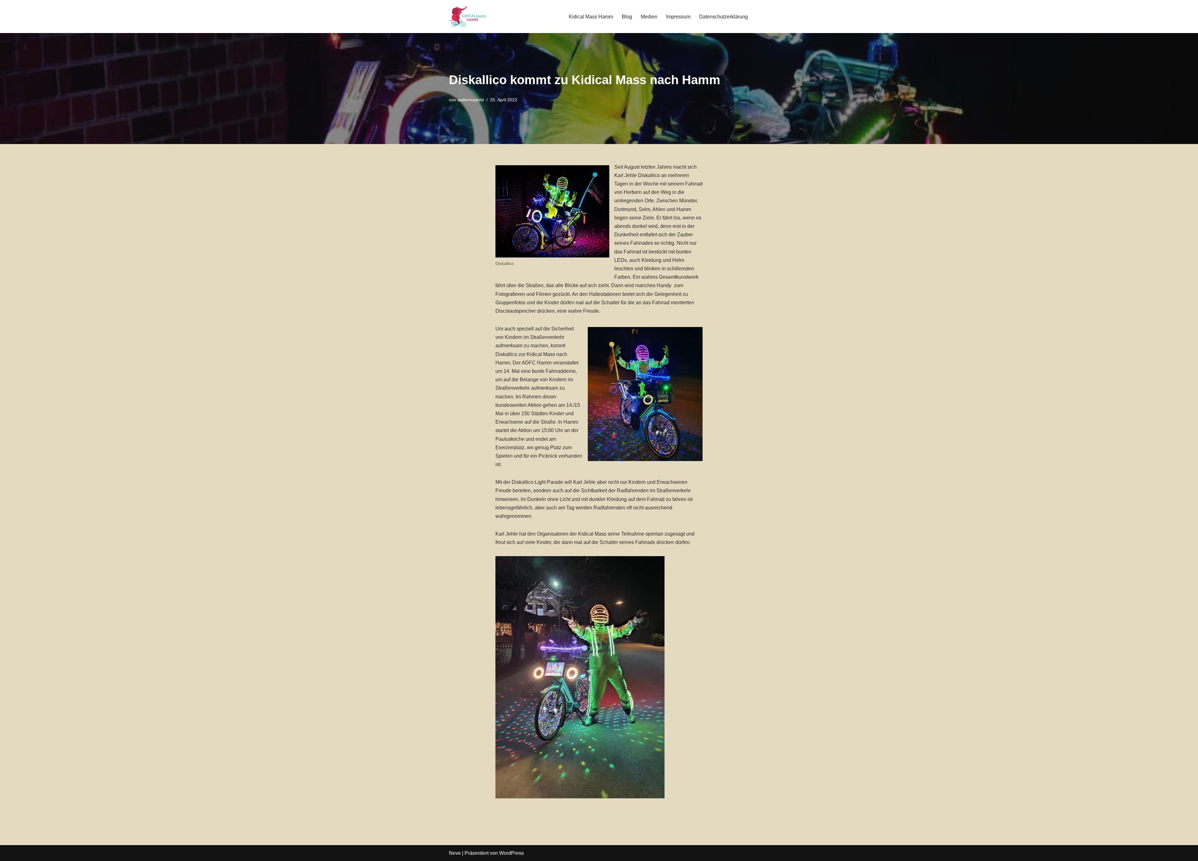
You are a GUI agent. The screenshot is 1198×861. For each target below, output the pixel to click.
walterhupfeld (470, 99)
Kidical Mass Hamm (591, 16)
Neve (455, 853)
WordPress (511, 853)
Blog (627, 16)
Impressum (678, 16)
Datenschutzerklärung (723, 16)
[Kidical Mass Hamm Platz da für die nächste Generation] (467, 16)
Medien (649, 16)
